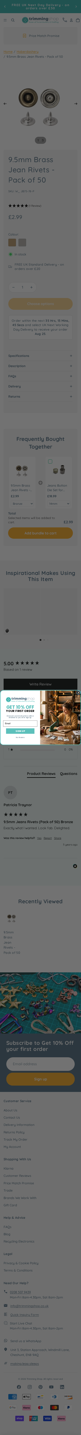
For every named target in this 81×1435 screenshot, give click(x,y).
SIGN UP (20, 730)
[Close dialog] (78, 692)
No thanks (20, 737)
